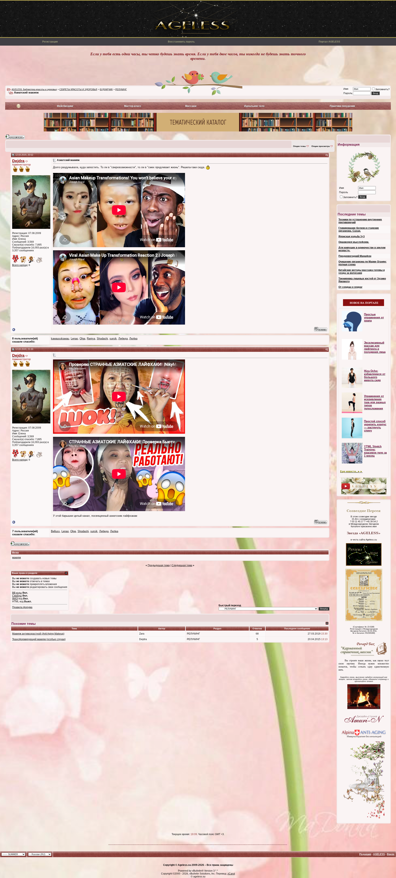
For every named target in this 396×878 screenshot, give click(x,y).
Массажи (190, 106)
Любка (133, 338)
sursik (113, 338)
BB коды (17, 592)
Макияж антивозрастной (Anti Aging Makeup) (38, 633)
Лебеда (123, 338)
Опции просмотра (320, 146)
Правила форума (22, 607)
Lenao (74, 338)
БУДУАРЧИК (106, 89)
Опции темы (299, 146)
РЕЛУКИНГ (121, 89)
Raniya (91, 338)
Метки (15, 552)
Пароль (347, 93)
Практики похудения (342, 106)
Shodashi (102, 338)
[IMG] (15, 598)
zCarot (231, 873)
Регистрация (50, 41)
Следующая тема (182, 565)
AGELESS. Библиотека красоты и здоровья (34, 89)
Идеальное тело (254, 106)
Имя (345, 88)
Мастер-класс (132, 106)
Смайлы (17, 595)
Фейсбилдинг (65, 106)
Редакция (365, 854)
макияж (16, 557)
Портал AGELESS (329, 41)
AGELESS (379, 854)
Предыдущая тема (159, 565)
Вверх (391, 854)
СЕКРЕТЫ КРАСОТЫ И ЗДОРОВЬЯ (78, 89)
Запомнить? (382, 89)
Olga (82, 338)
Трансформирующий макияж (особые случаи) (39, 639)
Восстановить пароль (181, 41)
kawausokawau (60, 338)
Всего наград (19, 265)
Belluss (55, 531)
